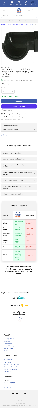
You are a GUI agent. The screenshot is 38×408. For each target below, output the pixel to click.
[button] (4, 10)
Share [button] (5, 135)
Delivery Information (24, 21)
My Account (8, 360)
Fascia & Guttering (18, 24)
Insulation (7, 341)
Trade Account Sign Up (11, 364)
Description (12, 21)
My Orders (7, 362)
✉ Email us (7, 388)
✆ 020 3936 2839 (10, 383)
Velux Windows (9, 346)
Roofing (9, 24)
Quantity (3, 87)
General (3, 21)
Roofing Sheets (9, 339)
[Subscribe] (31, 279)
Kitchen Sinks (8, 348)
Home (3, 24)
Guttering (28, 24)
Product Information (10, 125)
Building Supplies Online (21, 400)
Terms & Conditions (20, 403)
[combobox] (19, 16)
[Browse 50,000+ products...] (35, 16)
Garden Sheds (8, 343)
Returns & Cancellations (11, 367)
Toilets (6, 351)
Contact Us (7, 371)
